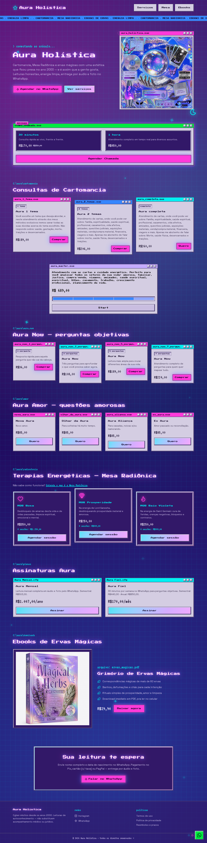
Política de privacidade (148, 820)
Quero (184, 246)
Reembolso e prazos (147, 824)
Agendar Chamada (103, 159)
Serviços (145, 8)
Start (103, 308)
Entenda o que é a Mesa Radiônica (66, 485)
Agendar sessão (42, 538)
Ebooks (184, 8)
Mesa (166, 8)
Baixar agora (129, 708)
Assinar (57, 611)
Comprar (59, 240)
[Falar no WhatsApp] (199, 835)
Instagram (83, 815)
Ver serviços (79, 89)
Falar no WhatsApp (105, 779)
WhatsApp (84, 820)
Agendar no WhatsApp (39, 89)
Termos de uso (144, 815)
